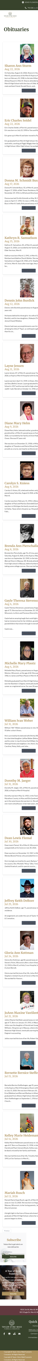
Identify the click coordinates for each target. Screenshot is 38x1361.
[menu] (35, 7)
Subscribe (13, 1257)
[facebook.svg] (4, 1334)
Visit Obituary (28, 90)
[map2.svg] (14, 1334)
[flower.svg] (9, 1334)
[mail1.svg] (19, 1334)
